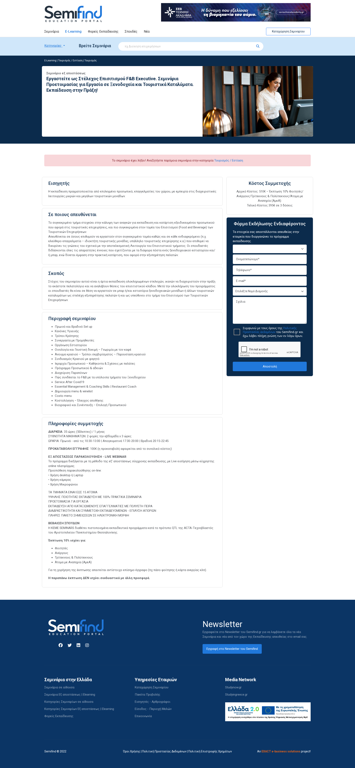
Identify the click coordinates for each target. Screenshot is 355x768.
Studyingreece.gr (236, 694)
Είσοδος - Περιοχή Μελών (153, 709)
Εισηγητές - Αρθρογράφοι (152, 702)
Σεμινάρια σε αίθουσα (59, 687)
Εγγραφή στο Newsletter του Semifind (232, 649)
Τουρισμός (90, 60)
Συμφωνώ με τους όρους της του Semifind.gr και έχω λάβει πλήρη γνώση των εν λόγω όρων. (273, 332)
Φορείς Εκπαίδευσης (103, 31)
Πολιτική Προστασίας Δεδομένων (164, 751)
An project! (284, 751)
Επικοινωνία (143, 716)
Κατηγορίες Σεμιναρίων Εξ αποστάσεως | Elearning (79, 709)
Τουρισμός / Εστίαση (70, 60)
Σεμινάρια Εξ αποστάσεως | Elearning (69, 694)
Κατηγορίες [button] (53, 46)
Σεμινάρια (51, 31)
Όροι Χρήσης (131, 751)
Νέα (147, 31)
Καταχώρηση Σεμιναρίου (288, 31)
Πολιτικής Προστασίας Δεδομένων (270, 330)
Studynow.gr (233, 687)
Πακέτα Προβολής (147, 694)
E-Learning (73, 31)
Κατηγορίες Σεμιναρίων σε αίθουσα (68, 702)
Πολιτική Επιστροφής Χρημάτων (210, 751)
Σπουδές (131, 31)
